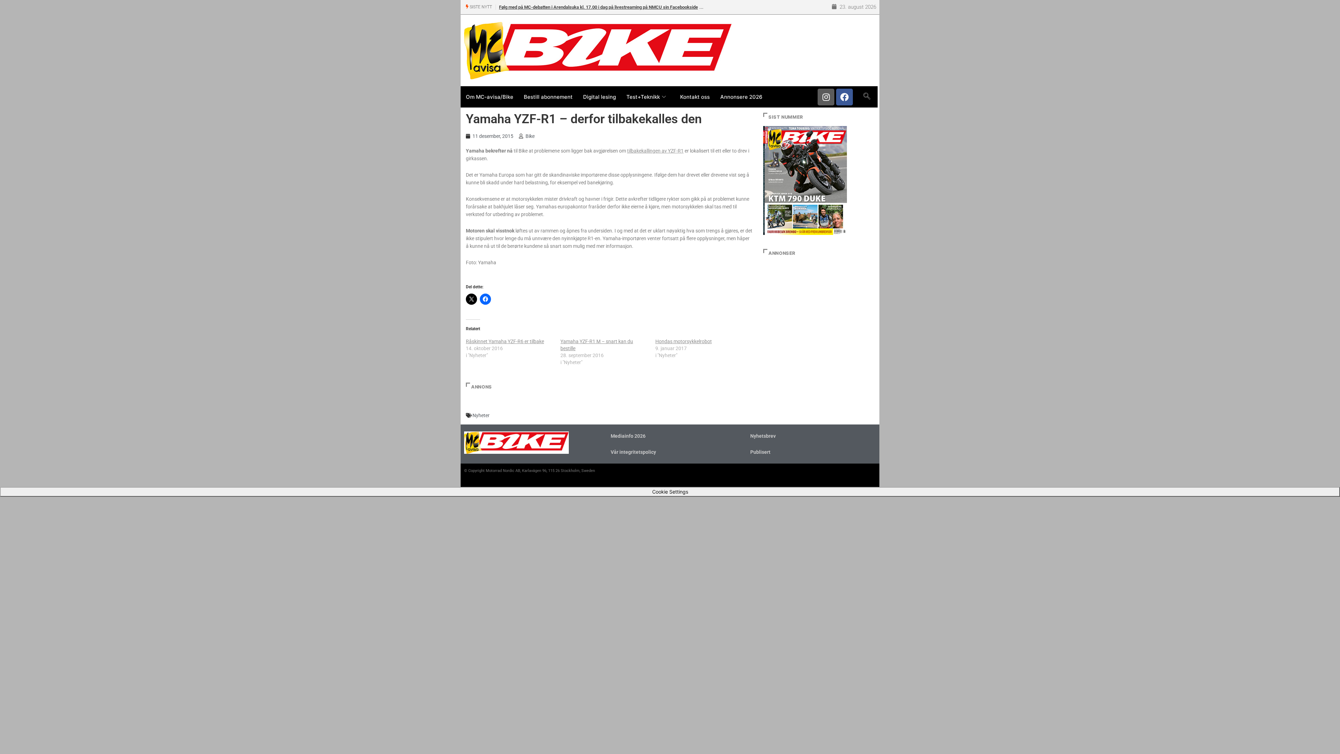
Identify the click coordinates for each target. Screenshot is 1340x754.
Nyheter (481, 415)
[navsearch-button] (867, 96)
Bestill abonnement (548, 97)
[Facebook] (844, 97)
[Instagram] (826, 97)
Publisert (760, 452)
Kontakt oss (695, 97)
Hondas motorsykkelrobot (683, 341)
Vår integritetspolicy (633, 452)
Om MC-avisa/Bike (489, 97)
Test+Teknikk (643, 97)
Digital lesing (599, 97)
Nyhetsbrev (763, 436)
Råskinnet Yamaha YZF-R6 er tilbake (505, 341)
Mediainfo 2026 (628, 436)
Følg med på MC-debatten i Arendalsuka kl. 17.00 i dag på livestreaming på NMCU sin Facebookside (598, 7)
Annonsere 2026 (741, 97)
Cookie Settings (670, 492)
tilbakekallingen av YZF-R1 (655, 151)
